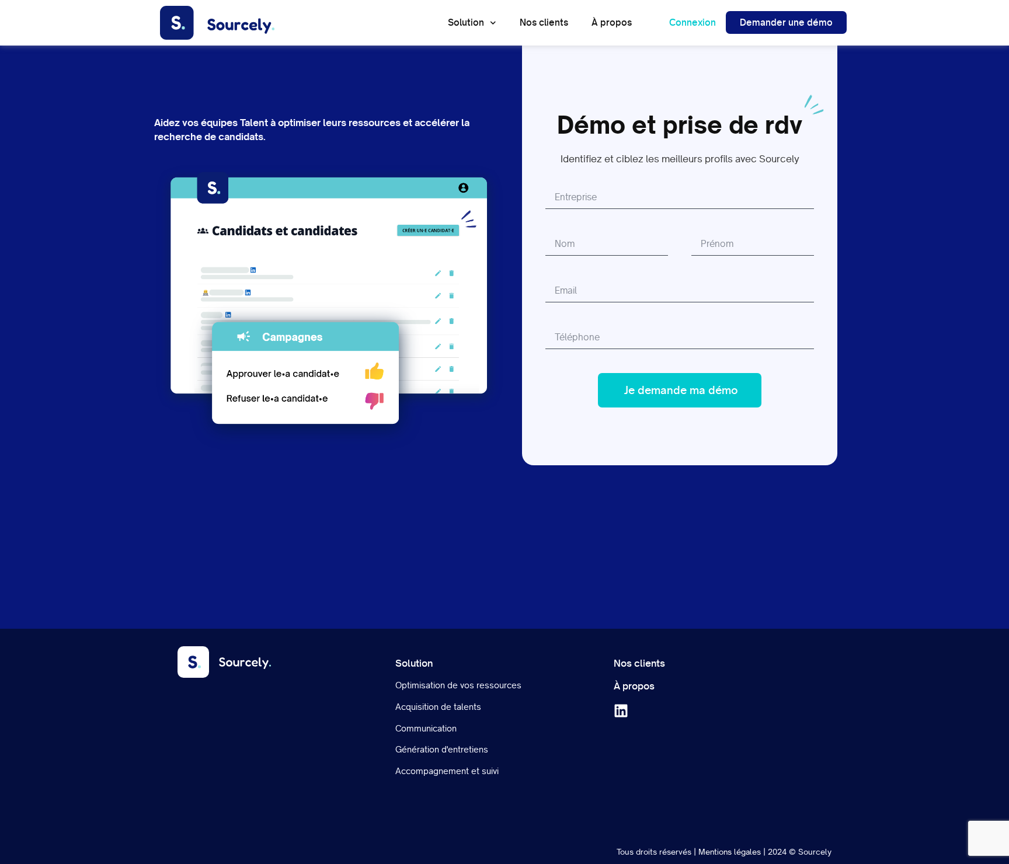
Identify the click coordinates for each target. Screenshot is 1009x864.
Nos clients (544, 22)
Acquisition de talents (438, 707)
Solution (466, 22)
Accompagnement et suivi (447, 771)
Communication (426, 728)
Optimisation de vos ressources (458, 685)
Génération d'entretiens (441, 749)
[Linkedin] (621, 710)
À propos (612, 22)
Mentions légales (729, 851)
